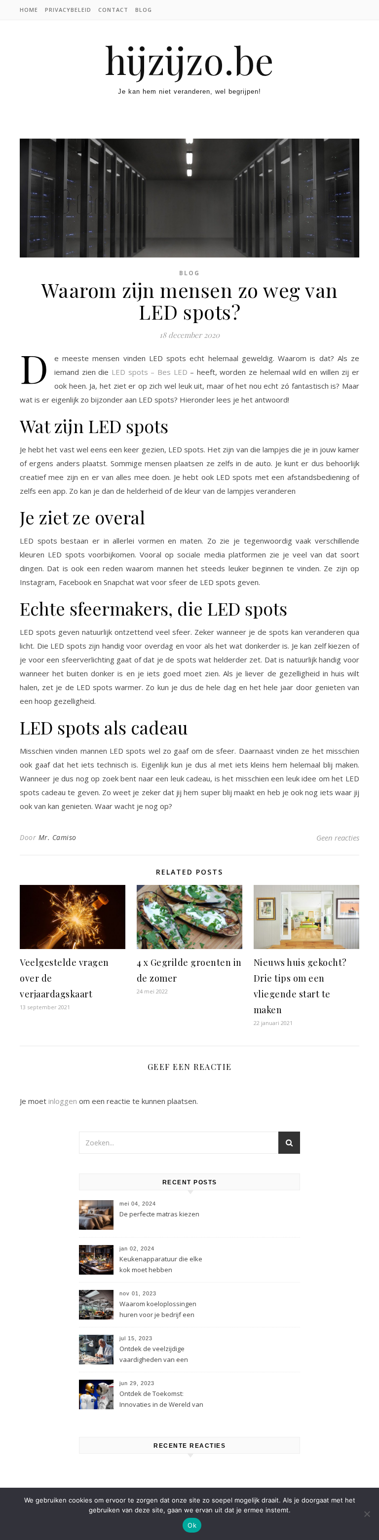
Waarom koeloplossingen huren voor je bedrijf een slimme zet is (157, 1310)
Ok (192, 1525)
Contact (113, 9)
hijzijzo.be (189, 59)
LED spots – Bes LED (150, 372)
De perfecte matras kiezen (159, 1214)
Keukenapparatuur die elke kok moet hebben (160, 1264)
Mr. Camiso (57, 837)
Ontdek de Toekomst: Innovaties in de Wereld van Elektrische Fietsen (161, 1400)
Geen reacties (337, 838)
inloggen (62, 1101)
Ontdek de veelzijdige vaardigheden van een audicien (153, 1355)
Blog (143, 9)
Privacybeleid (68, 9)
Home (29, 9)
